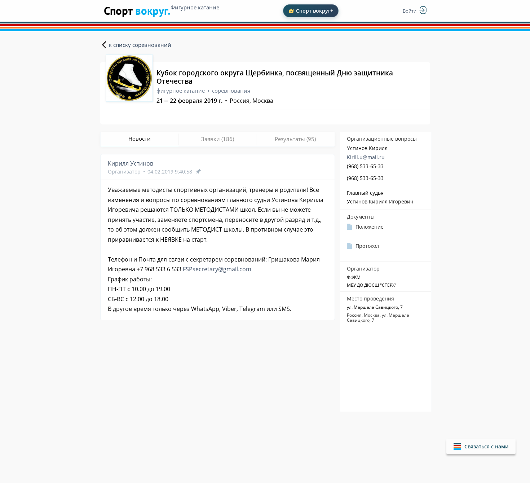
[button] (481, 446)
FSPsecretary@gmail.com (217, 269)
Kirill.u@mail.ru (366, 157)
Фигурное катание (195, 7)
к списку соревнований (140, 44)
